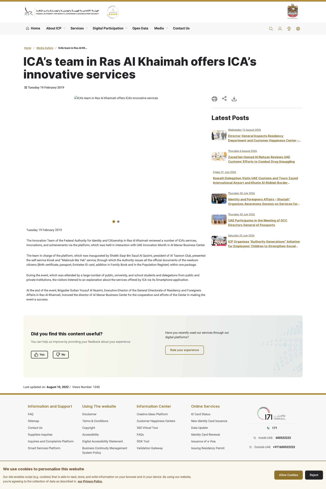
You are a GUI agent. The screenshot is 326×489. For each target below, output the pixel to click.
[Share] (224, 99)
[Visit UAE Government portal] (295, 11)
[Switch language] (298, 28)
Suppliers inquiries (40, 434)
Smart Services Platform (44, 448)
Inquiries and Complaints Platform (51, 441)
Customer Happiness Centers (156, 421)
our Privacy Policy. (90, 481)
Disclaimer (89, 414)
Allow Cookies (288, 475)
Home (27, 47)
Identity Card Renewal (205, 434)
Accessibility (90, 434)
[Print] (214, 99)
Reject (314, 475)
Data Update (199, 428)
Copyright (88, 428)
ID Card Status (200, 414)
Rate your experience (184, 350)
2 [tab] (118, 221)
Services (77, 28)
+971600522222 (284, 447)
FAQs (140, 434)
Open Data (140, 28)
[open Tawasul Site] (272, 413)
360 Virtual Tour (147, 428)
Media (159, 28)
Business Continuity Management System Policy (104, 450)
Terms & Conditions (95, 421)
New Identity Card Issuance (209, 421)
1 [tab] (114, 221)
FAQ (30, 414)
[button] (270, 28)
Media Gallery (45, 47)
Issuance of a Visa (203, 441)
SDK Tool (143, 441)
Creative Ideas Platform (152, 414)
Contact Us (181, 28)
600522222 (283, 438)
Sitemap (33, 421)
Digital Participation (108, 28)
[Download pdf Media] (234, 99)
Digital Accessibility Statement (102, 441)
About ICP (54, 28)
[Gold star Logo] (112, 12)
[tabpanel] (116, 98)
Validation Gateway (150, 448)
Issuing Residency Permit (208, 448)
